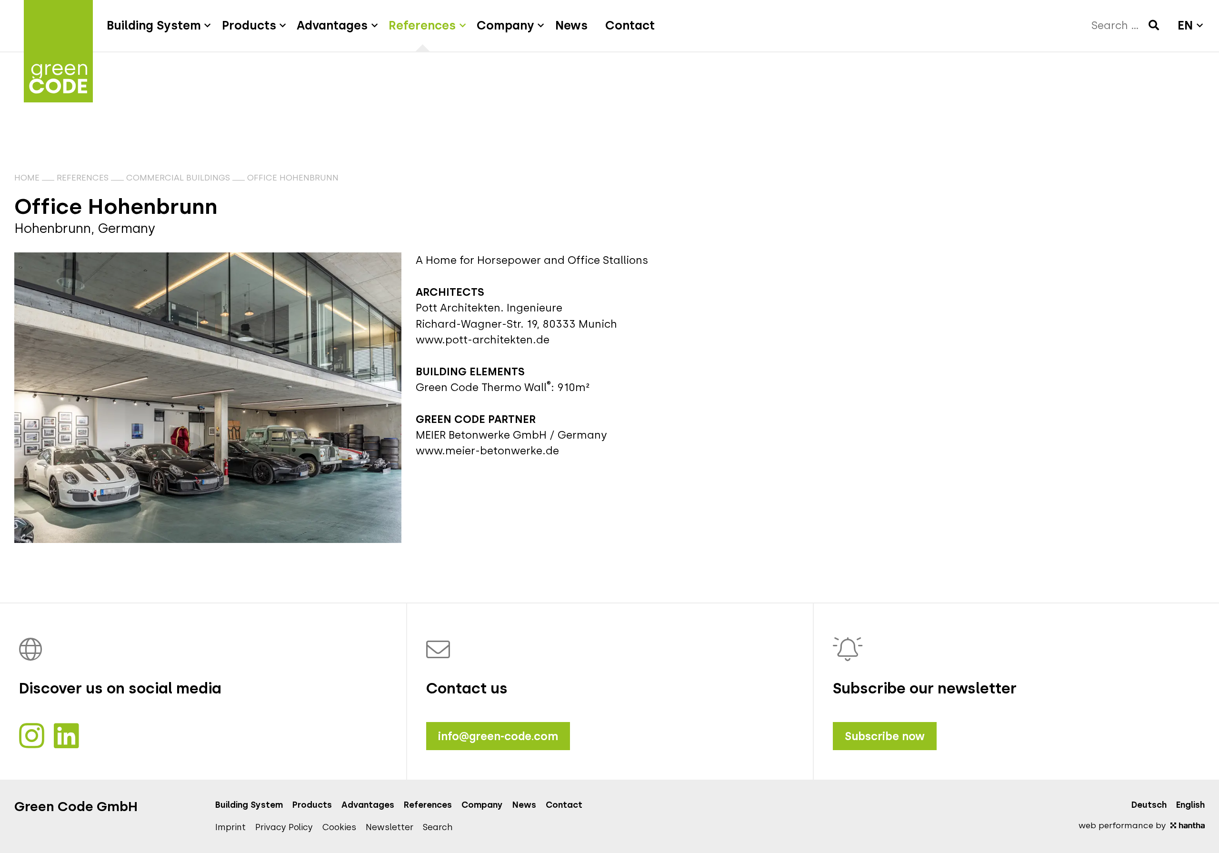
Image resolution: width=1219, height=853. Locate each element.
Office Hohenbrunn (293, 177)
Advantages (367, 805)
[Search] (1154, 25)
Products (312, 805)
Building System (249, 805)
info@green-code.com (498, 736)
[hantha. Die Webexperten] (1187, 825)
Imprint (230, 827)
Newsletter (389, 827)
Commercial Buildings (178, 177)
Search (438, 827)
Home (27, 177)
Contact (564, 805)
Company (482, 805)
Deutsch (1149, 805)
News (524, 805)
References (83, 177)
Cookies (339, 827)
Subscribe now (885, 736)
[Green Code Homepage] (58, 25)
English (1190, 805)
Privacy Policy (284, 827)
